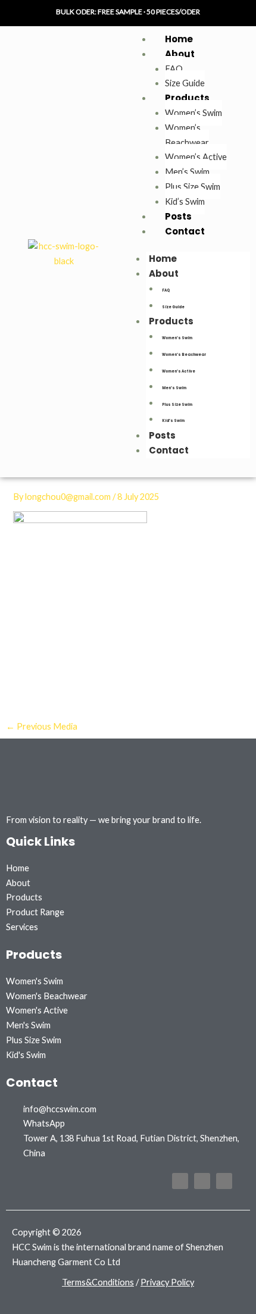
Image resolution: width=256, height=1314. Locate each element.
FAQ (174, 69)
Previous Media (41, 726)
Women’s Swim (193, 113)
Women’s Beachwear (187, 135)
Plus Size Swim (192, 187)
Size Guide (185, 83)
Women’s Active (196, 157)
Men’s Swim (187, 172)
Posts (178, 216)
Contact (185, 231)
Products (187, 98)
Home (179, 39)
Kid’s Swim (185, 201)
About (180, 54)
